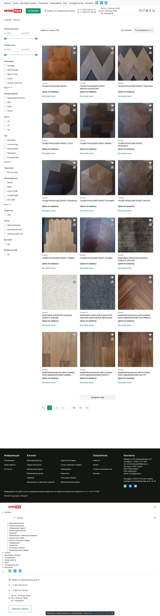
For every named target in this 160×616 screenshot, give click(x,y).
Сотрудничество (76, 3)
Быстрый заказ (49, 96)
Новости (96, 460)
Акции (95, 465)
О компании (43, 3)
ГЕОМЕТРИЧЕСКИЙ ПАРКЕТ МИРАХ (96, 143)
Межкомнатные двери (70, 482)
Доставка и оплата (28, 3)
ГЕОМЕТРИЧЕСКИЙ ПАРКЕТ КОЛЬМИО (97, 201)
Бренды (96, 473)
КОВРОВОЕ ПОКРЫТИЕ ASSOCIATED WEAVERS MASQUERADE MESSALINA (96, 316)
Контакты (89, 3)
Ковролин (65, 473)
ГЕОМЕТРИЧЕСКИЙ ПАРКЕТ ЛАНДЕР (96, 258)
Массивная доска (34, 460)
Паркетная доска (34, 465)
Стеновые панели (68, 478)
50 (74, 408)
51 (80, 408)
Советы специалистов (102, 469)
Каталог (7, 3)
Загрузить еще (97, 397)
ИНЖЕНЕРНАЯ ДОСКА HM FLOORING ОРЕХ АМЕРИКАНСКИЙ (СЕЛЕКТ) (96, 373)
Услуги (16, 3)
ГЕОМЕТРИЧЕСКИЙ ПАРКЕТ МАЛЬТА (134, 201)
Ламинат (30, 478)
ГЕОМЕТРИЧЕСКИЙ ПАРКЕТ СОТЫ (57, 143)
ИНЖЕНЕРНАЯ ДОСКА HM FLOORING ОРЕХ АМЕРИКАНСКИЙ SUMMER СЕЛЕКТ (58, 373)
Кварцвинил (66, 469)
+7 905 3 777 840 (139, 461)
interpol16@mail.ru (140, 464)
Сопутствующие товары (71, 465)
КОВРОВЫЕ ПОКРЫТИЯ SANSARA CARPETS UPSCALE (133, 259)
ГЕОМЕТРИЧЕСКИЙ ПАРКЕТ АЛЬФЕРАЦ (59, 201)
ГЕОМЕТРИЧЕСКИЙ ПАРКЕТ (54, 86)
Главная (7, 20)
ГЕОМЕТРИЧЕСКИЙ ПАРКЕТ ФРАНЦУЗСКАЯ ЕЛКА (92, 87)
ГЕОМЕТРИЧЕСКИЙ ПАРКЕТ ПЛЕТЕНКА (135, 86)
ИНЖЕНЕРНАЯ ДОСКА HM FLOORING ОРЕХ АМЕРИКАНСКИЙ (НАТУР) (134, 373)
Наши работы (55, 3)
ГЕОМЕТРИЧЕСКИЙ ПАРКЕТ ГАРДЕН (58, 258)
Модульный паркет (35, 469)
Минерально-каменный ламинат (41, 482)
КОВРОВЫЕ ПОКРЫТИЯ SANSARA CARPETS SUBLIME (57, 316)
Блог (65, 3)
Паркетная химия (68, 460)
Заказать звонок (20, 609)
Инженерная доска (35, 473)
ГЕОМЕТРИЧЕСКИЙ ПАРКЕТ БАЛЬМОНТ (130, 144)
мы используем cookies (100, 613)
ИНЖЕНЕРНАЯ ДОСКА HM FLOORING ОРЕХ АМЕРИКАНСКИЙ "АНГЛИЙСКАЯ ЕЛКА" (135, 316)
